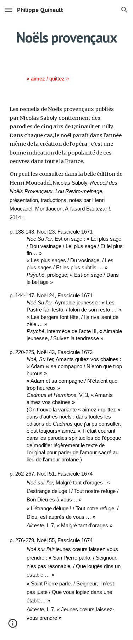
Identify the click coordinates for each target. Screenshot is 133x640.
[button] (8, 9)
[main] (67, 37)
